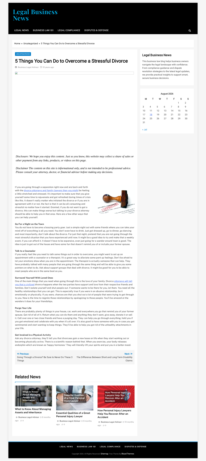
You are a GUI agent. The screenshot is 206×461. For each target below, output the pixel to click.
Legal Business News (35, 14)
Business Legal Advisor (28, 67)
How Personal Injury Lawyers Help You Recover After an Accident (114, 414)
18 (151, 114)
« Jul (144, 129)
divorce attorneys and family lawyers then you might (51, 190)
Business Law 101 (43, 30)
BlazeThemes (127, 453)
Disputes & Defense (96, 30)
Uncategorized (23, 54)
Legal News (21, 30)
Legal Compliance (69, 30)
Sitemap (104, 453)
